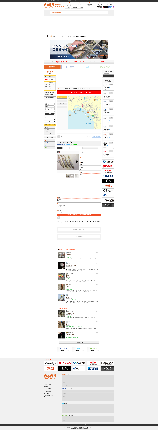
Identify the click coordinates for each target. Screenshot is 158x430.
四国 (46, 88)
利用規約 (77, 424)
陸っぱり (46, 100)
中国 (53, 86)
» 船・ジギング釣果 (47, 384)
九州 (50, 88)
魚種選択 (47, 127)
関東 (53, 84)
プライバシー (81, 424)
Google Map (62, 100)
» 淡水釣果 (46, 386)
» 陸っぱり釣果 (46, 383)
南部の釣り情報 (66, 147)
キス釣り (72, 147)
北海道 (46, 84)
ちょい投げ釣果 (79, 147)
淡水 (45, 119)
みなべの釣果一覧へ (79, 342)
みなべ (81, 88)
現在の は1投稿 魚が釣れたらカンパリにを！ (79, 62)
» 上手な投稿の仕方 (47, 391)
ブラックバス (47, 121)
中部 (46, 86)
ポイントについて (72, 424)
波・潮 (62, 106)
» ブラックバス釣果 (47, 388)
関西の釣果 (67, 88)
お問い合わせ (87, 424)
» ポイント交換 (46, 393)
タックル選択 (47, 134)
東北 (50, 84)
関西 (50, 86)
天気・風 (62, 103)
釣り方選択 (47, 129)
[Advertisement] (79, 24)
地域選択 (47, 131)
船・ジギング (47, 117)
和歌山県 (75, 88)
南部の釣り (88, 88)
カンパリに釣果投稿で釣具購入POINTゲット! (79, 92)
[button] (76, 161)
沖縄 (53, 88)
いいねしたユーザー (96, 136)
